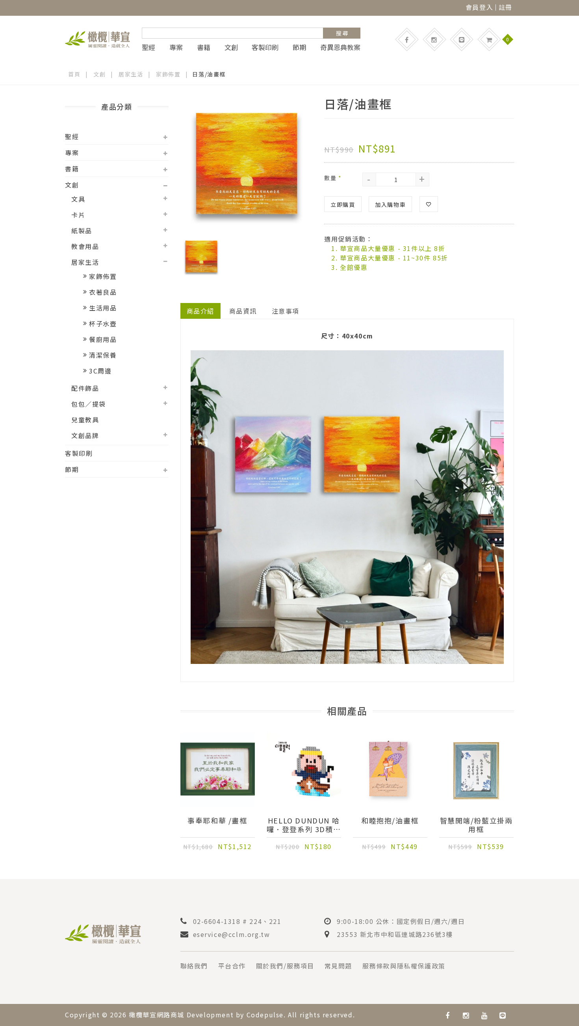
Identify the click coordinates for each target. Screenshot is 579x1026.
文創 (231, 47)
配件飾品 (85, 388)
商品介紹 (200, 311)
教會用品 (85, 246)
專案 (176, 47)
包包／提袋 (88, 404)
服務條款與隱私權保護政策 (403, 965)
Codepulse (265, 1014)
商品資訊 (243, 311)
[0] (489, 39)
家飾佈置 (168, 74)
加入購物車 (390, 204)
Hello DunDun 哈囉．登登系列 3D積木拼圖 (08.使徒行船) (304, 824)
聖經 (148, 47)
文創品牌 (85, 435)
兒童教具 (85, 419)
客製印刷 (265, 47)
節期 (299, 47)
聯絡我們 (194, 965)
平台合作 (232, 965)
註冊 (505, 7)
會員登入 (479, 7)
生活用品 (103, 307)
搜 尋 (342, 33)
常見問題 (338, 965)
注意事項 (285, 311)
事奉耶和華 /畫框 (217, 820)
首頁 (74, 74)
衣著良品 (103, 292)
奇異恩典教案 (340, 47)
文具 (78, 199)
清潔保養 (103, 355)
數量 (332, 178)
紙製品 (81, 230)
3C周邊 (100, 370)
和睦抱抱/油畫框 (390, 820)
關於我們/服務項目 (285, 965)
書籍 (203, 47)
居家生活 (131, 74)
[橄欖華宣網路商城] (97, 38)
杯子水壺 (103, 323)
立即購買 (342, 204)
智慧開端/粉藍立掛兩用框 (476, 824)
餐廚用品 (103, 339)
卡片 (78, 214)
